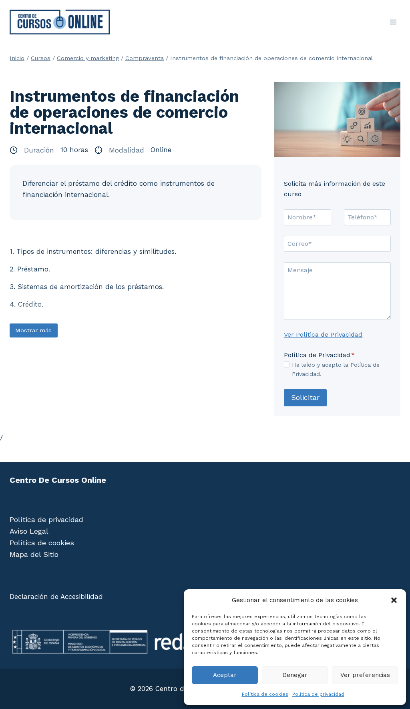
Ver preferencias (365, 675)
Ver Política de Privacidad (323, 334)
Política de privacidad (318, 694)
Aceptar (225, 675)
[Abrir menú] (393, 22)
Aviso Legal (29, 531)
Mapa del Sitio (34, 554)
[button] (394, 600)
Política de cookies (265, 694)
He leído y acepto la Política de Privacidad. (336, 369)
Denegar (295, 675)
